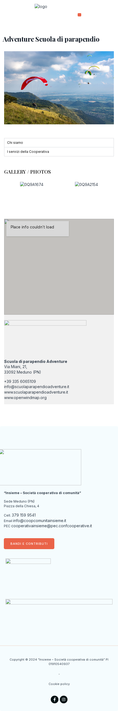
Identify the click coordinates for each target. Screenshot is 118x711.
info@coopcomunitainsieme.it (39, 520)
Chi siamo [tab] (15, 143)
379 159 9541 (24, 515)
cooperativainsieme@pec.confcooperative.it (51, 525)
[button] (79, 15)
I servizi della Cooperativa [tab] (28, 152)
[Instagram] (64, 699)
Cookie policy (59, 684)
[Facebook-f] (54, 699)
